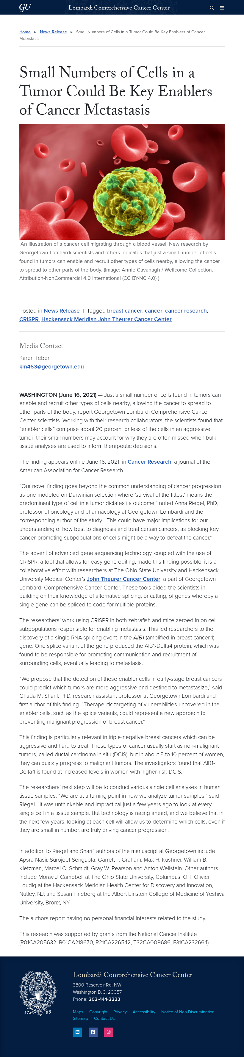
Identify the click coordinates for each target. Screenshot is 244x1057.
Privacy (120, 1011)
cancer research (186, 310)
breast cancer (124, 310)
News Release (53, 31)
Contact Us (104, 1018)
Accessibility (144, 1011)
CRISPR (29, 319)
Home (25, 31)
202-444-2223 (104, 999)
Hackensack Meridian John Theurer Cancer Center (106, 319)
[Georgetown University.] (25, 8)
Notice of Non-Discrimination (188, 1011)
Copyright (98, 1011)
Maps (78, 1011)
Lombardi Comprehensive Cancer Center (119, 8)
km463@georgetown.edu (51, 366)
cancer (153, 310)
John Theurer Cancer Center (123, 578)
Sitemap (80, 1018)
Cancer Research (149, 461)
